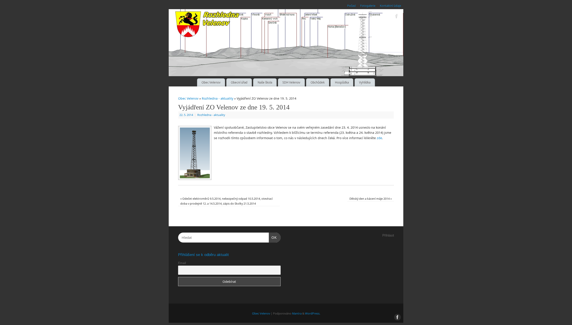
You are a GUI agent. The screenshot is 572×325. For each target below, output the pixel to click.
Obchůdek (318, 82)
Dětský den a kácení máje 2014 (370, 199)
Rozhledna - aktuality (217, 98)
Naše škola (265, 82)
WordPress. (312, 313)
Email (182, 263)
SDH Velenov (291, 82)
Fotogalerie (367, 6)
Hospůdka (342, 82)
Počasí (351, 6)
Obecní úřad (239, 82)
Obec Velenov (211, 82)
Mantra (297, 313)
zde (379, 138)
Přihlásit (388, 235)
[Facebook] (396, 17)
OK (273, 237)
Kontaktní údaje (390, 6)
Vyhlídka (364, 82)
